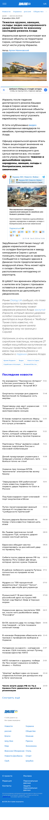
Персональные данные (30, 782)
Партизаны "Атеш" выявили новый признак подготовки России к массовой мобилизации (20, 446)
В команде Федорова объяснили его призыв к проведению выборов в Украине (21, 637)
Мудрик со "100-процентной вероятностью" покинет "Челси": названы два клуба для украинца (20, 584)
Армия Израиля (9, 360)
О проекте (7, 776)
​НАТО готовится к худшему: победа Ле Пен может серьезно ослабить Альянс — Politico (21, 662)
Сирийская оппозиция (12, 364)
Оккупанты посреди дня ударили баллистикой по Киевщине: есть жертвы (20, 395)
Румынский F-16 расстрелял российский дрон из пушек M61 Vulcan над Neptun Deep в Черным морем (21, 598)
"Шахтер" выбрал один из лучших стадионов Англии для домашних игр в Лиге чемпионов (22, 675)
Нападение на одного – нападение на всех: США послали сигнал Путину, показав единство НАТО (22, 650)
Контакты (6, 786)
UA (44, 4)
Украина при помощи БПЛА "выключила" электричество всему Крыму (21, 471)
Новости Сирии (33, 360)
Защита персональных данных (30, 788)
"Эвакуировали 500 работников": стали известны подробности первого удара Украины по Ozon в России (20, 485)
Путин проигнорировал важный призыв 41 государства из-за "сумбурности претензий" (19, 509)
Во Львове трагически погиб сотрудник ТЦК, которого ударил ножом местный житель (19, 534)
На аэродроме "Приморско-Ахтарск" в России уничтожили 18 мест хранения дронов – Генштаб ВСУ (22, 383)
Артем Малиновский (19, 50)
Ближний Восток (30, 364)
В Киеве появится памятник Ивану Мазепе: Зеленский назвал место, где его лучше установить (22, 421)
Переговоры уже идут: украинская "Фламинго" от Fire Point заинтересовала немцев (20, 408)
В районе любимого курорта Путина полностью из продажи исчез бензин (21, 572)
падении (21, 354)
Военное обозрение (16, 15)
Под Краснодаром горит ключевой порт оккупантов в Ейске (21, 498)
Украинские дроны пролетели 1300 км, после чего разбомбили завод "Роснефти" (21, 612)
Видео (21, 360)
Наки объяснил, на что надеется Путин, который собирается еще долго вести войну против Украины (21, 433)
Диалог (4, 15)
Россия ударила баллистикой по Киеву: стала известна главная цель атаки (21, 521)
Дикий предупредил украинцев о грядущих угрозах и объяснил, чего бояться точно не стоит (21, 458)
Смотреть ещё (11, 698)
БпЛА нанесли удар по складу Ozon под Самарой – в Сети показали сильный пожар (21, 625)
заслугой (40, 309)
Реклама (27, 776)
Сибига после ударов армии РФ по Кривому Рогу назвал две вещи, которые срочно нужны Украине (21, 559)
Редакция (7, 781)
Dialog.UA (16, 300)
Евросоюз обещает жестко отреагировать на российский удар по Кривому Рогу (21, 547)
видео (32, 125)
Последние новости (17, 374)
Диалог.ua (6, 797)
